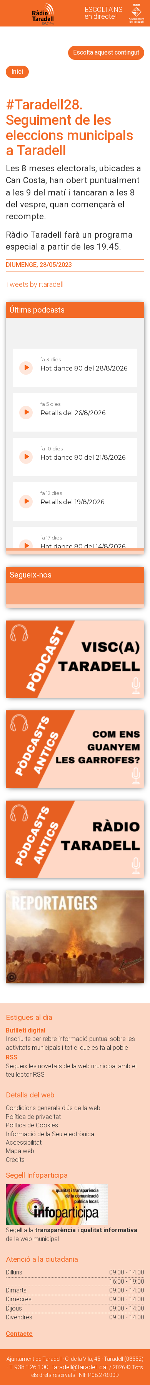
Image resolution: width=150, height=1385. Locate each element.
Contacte (19, 1333)
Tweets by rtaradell (34, 284)
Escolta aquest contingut (106, 52)
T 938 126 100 (28, 1367)
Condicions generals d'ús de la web (53, 1108)
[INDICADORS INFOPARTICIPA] (57, 1204)
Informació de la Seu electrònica (50, 1134)
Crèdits (15, 1159)
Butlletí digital (25, 1030)
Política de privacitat (33, 1116)
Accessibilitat (24, 1142)
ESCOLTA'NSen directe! (104, 12)
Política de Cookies (32, 1125)
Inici (17, 71)
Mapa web (20, 1151)
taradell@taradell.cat (80, 1367)
